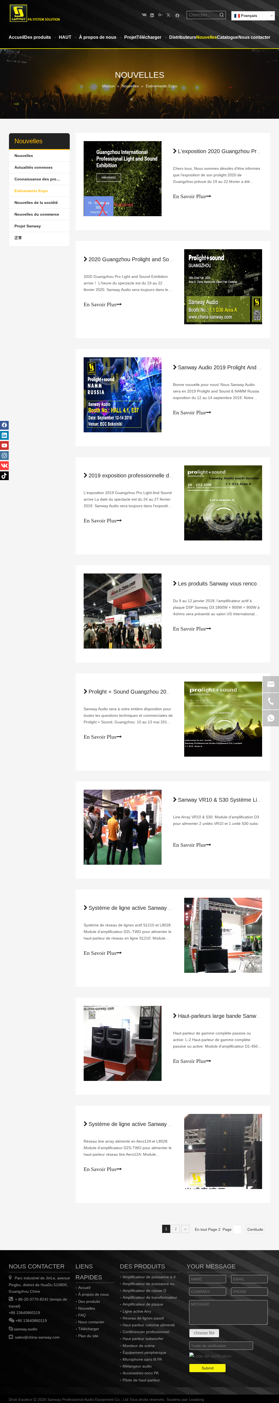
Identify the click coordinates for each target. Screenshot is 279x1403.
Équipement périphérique (144, 1352)
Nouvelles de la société (36, 202)
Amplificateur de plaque (143, 1304)
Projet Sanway (27, 226)
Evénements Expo (31, 191)
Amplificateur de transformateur (150, 1297)
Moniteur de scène (139, 1345)
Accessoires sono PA (141, 1373)
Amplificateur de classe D (144, 1290)
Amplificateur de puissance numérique (156, 1284)
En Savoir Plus (189, 196)
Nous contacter (91, 1322)
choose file (204, 1333)
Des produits (89, 1301)
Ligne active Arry (137, 1311)
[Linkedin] (152, 15)
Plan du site (88, 1336)
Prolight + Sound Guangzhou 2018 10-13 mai (143, 692)
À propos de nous (93, 1294)
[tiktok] (4, 475)
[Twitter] (169, 15)
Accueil (84, 1287)
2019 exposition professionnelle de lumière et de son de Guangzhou (171, 475)
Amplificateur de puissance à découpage (158, 1277)
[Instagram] (4, 455)
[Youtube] (4, 445)
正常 (18, 238)
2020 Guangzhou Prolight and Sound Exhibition (146, 259)
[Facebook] (177, 15)
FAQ (82, 1315)
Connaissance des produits (40, 179)
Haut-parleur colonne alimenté (149, 1325)
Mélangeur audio (137, 1366)
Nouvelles (23, 155)
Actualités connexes (33, 167)
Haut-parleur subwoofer (143, 1338)
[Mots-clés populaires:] (222, 15)
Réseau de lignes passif (143, 1318)
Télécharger (88, 1329)
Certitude (255, 1229)
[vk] (143, 15)
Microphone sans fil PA (142, 1359)
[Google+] (160, 15)
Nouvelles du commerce (36, 214)
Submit (208, 1368)
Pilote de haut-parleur (141, 1380)
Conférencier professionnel (146, 1332)
